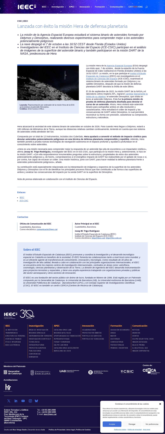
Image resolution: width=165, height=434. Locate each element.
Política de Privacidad (57, 429)
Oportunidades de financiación (67, 336)
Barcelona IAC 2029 (62, 351)
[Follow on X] (9, 401)
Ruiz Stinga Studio (20, 429)
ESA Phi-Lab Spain (61, 345)
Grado (113, 333)
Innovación (85, 7)
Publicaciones (35, 351)
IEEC (44, 7)
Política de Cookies (83, 429)
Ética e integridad (13, 342)
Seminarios (33, 357)
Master (113, 336)
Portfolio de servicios (92, 336)
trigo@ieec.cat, (98, 238)
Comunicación (116, 7)
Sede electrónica (12, 345)
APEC (72, 7)
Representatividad (62, 339)
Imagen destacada (139, 342)
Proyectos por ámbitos (92, 333)
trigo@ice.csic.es (114, 238)
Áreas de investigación (38, 330)
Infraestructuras (36, 345)
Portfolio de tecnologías (93, 339)
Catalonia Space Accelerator (66, 348)
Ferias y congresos (62, 342)
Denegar (132, 424)
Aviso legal (146, 429)
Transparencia (11, 333)
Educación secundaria (120, 330)
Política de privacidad (135, 429)
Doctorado (115, 339)
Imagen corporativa (140, 351)
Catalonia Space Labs (63, 330)
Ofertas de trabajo (13, 339)
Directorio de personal (15, 336)
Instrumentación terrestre (40, 336)
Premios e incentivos (119, 348)
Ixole (43, 429)
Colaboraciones (89, 330)
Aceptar (112, 424)
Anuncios (136, 333)
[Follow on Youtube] (23, 401)
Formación (100, 7)
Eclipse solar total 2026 (143, 339)
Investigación (58, 7)
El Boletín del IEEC (140, 348)
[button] (160, 404)
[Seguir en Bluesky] (36, 401)
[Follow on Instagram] (30, 401)
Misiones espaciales (37, 333)
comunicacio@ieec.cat (47, 229)
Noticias (136, 330)
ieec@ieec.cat (50, 414)
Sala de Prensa (138, 345)
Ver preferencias (152, 424)
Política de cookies (120, 429)
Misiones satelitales (62, 333)
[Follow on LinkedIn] (16, 401)
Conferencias (34, 354)
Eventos (135, 336)
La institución (11, 330)
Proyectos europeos (37, 348)
